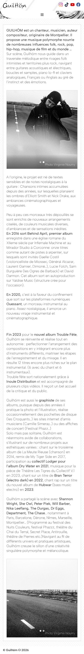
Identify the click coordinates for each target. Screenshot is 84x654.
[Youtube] (73, 5)
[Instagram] (61, 5)
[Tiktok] (67, 5)
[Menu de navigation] (42, 15)
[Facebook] (78, 5)
